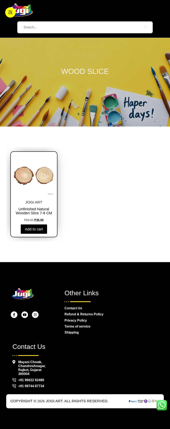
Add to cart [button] (34, 229)
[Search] (145, 27)
